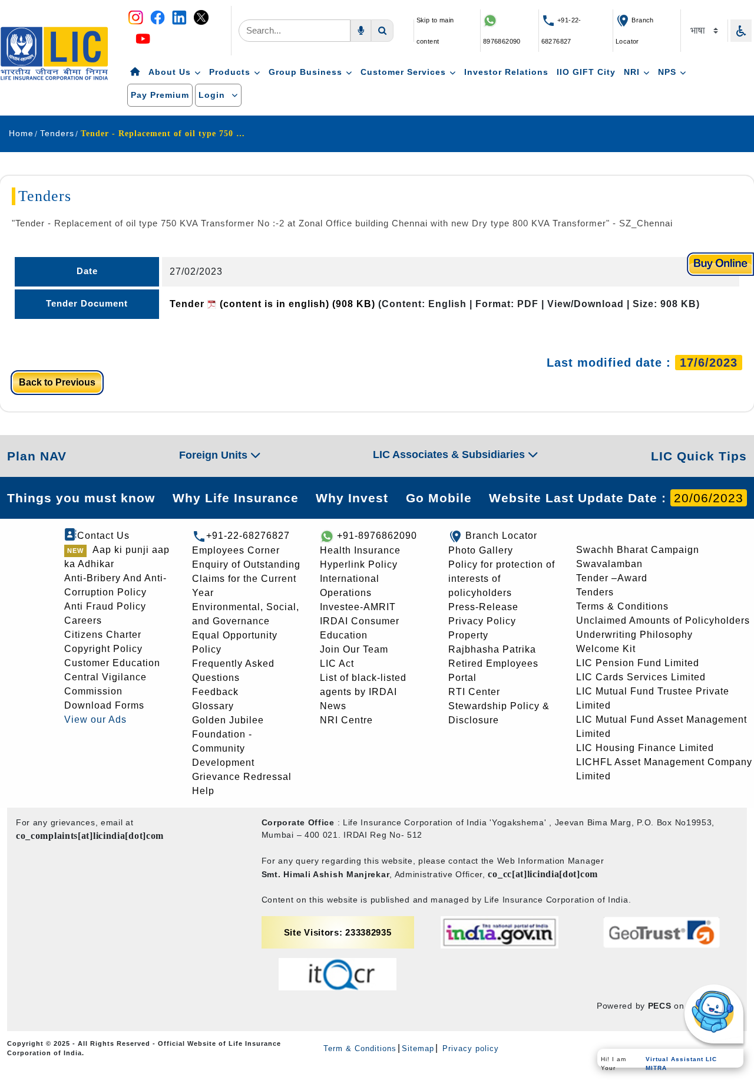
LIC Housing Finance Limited (645, 748)
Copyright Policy (103, 649)
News (333, 706)
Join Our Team (354, 649)
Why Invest (352, 498)
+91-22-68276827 (248, 536)
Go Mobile (439, 498)
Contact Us (103, 536)
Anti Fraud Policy (105, 606)
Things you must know (81, 498)
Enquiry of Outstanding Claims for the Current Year (246, 578)
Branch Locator (501, 536)
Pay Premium (160, 95)
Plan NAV (37, 456)
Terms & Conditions (622, 606)
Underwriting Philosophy (634, 635)
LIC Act (337, 663)
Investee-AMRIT (358, 607)
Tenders (595, 592)
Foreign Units (214, 455)
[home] (135, 72)
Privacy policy (469, 1048)
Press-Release (483, 607)
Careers (83, 620)
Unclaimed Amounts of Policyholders (663, 620)
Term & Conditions (359, 1048)
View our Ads (95, 719)
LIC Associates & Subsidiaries (450, 454)
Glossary (213, 706)
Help (203, 791)
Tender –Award (611, 578)
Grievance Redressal (242, 777)
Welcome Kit (606, 649)
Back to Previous (57, 382)
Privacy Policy (482, 621)
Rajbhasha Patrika (492, 649)
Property (468, 635)
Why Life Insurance (236, 498)
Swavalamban (609, 564)
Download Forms (104, 705)
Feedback (215, 692)
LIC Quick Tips (699, 456)
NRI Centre (346, 720)
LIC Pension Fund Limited (637, 663)
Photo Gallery (480, 550)
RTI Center (474, 692)
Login (213, 95)
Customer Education (112, 663)
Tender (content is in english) (272, 304)
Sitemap (418, 1048)
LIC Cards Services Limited (641, 677)
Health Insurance (360, 550)
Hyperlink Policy (359, 564)
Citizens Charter (102, 635)
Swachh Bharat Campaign (637, 550)
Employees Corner (236, 550)
